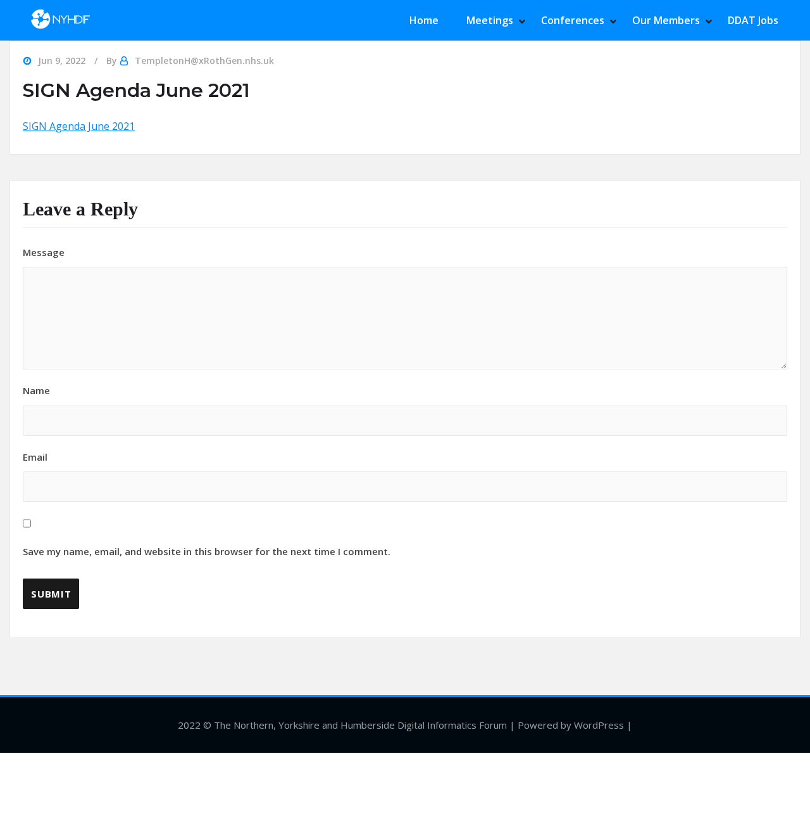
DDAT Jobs (753, 20)
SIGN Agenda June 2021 (79, 126)
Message (44, 252)
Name (36, 390)
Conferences (572, 20)
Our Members (666, 20)
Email (206, 504)
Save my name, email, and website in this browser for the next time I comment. (206, 551)
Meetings (489, 20)
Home (424, 20)
